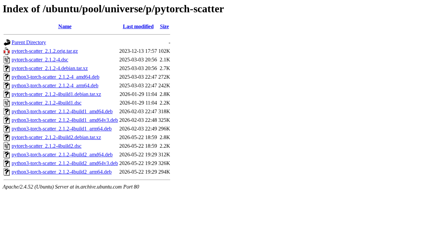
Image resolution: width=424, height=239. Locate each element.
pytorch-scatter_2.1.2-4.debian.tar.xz (50, 68)
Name (65, 26)
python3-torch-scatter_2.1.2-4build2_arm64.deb (62, 172)
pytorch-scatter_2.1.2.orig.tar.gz (45, 51)
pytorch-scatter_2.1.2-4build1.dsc (46, 103)
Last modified (138, 26)
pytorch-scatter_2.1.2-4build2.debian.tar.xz (56, 137)
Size (164, 26)
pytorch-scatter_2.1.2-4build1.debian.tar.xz (56, 94)
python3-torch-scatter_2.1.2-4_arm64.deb (55, 85)
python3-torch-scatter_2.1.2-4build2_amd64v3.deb (65, 163)
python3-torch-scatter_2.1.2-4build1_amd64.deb (62, 111)
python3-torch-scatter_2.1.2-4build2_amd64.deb (62, 154)
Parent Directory (29, 42)
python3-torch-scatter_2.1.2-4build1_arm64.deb (62, 128)
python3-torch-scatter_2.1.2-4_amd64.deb (55, 77)
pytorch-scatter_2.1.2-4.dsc (40, 59)
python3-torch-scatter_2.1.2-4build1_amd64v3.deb (65, 120)
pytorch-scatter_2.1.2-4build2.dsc (46, 146)
